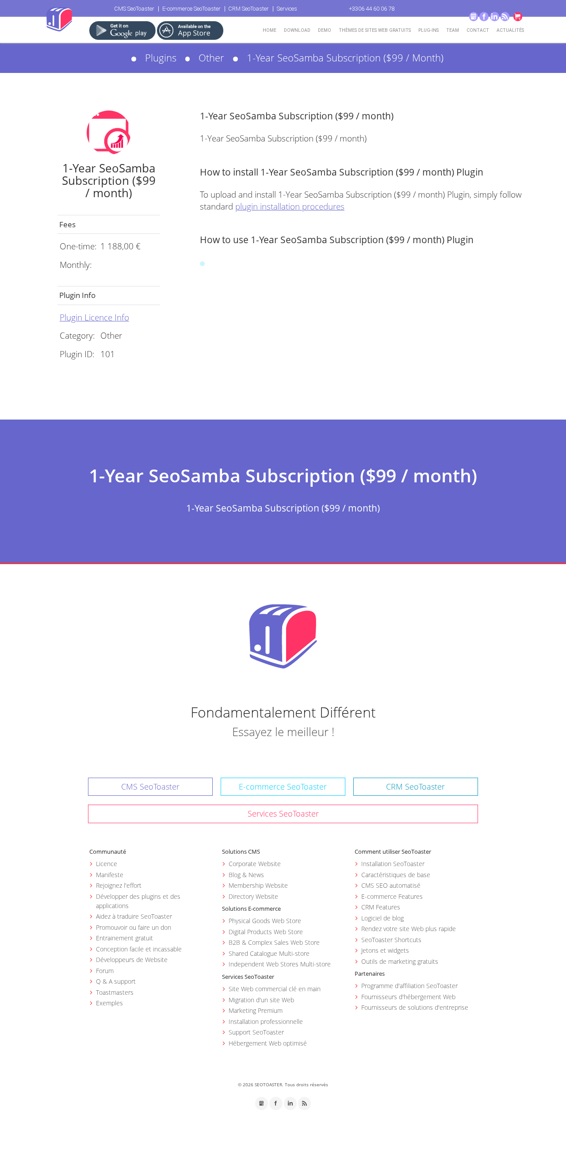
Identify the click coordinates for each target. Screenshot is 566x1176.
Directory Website (253, 896)
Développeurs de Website (132, 959)
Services (287, 8)
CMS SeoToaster (134, 8)
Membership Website (258, 885)
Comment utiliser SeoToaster (393, 851)
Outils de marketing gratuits (399, 961)
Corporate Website (255, 863)
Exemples (109, 1003)
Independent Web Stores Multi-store (280, 964)
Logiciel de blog (382, 918)
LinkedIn (494, 16)
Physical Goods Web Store (265, 920)
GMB (473, 16)
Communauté (107, 851)
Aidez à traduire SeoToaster (134, 916)
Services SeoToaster (283, 813)
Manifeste (109, 875)
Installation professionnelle (266, 1021)
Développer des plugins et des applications (138, 901)
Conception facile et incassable (139, 949)
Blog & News (246, 875)
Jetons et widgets (385, 950)
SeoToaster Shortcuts (391, 939)
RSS (505, 16)
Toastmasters (115, 992)
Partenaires (370, 973)
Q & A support (116, 981)
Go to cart (518, 16)
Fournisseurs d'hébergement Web (408, 997)
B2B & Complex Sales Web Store (274, 942)
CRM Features (380, 907)
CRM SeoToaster (248, 8)
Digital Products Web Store (266, 932)
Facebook (484, 16)
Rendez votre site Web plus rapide (408, 928)
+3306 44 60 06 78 (371, 8)
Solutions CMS (241, 851)
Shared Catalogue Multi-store (269, 953)
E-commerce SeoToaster (191, 8)
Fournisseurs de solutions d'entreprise (414, 1007)
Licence (106, 863)
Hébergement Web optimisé (268, 1043)
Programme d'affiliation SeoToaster (409, 985)
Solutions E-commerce (251, 909)
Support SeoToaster (256, 1032)
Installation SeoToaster (392, 863)
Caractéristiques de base (395, 875)
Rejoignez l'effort (119, 885)
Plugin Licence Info (94, 317)
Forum (105, 970)
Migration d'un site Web (261, 1000)
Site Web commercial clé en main (275, 989)
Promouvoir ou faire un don (133, 927)
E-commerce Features (392, 896)
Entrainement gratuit (124, 938)
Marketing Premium (256, 1010)
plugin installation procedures (289, 206)
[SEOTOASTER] (283, 636)
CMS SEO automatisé (391, 885)
